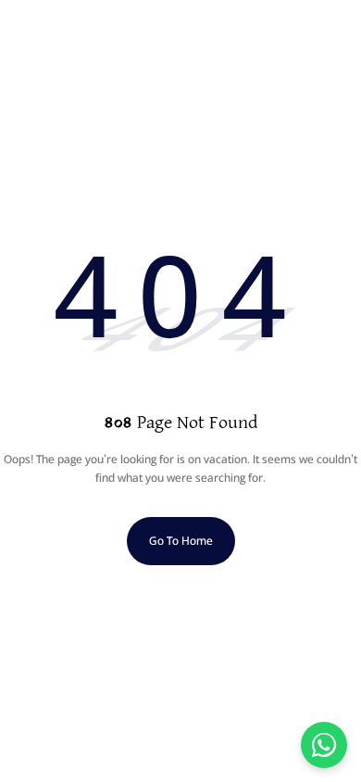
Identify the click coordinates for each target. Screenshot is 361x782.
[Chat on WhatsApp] (324, 745)
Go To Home (181, 540)
